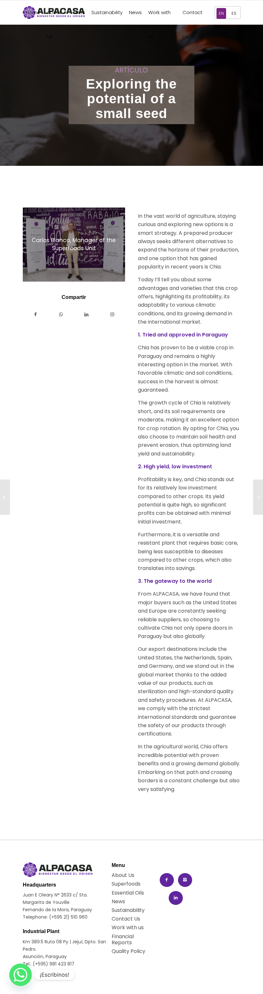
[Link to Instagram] (112, 314)
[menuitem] (33, 12)
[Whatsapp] (20, 975)
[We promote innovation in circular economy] (5, 497)
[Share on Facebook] (35, 314)
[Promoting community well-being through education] (258, 497)
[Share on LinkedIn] (86, 314)
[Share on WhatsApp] (61, 314)
